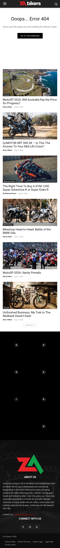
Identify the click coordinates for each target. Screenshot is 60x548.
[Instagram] (30, 527)
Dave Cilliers (7, 150)
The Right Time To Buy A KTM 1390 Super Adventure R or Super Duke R (26, 188)
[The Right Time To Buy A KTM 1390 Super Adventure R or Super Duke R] (30, 169)
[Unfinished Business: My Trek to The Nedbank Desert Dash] (30, 295)
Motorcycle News (9, 181)
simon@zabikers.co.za (24, 514)
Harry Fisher (7, 107)
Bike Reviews (8, 138)
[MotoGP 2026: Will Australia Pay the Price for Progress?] (30, 82)
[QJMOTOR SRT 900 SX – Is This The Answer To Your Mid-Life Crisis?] (30, 125)
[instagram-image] (16, 345)
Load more (29, 325)
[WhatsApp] (37, 527)
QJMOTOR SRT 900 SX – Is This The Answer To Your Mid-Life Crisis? (26, 144)
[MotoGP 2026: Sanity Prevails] (30, 255)
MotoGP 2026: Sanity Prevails (22, 272)
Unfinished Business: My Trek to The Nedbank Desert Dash (26, 314)
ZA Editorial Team (9, 193)
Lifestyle (6, 308)
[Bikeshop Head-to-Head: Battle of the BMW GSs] (30, 212)
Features (6, 95)
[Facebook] (23, 527)
